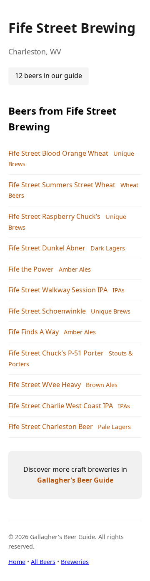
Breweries (75, 562)
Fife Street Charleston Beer (50, 426)
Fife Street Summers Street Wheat (61, 184)
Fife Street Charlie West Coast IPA (60, 405)
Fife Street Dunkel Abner (46, 248)
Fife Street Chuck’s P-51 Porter (56, 353)
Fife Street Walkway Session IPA (58, 289)
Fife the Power (31, 269)
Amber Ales (75, 269)
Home (16, 562)
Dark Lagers (107, 248)
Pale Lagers (114, 427)
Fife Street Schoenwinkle (47, 311)
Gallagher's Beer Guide (75, 480)
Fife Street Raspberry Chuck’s (54, 216)
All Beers (43, 562)
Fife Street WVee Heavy (44, 384)
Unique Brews (110, 311)
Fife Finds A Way (33, 331)
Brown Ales (102, 385)
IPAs (118, 290)
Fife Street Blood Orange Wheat (58, 153)
